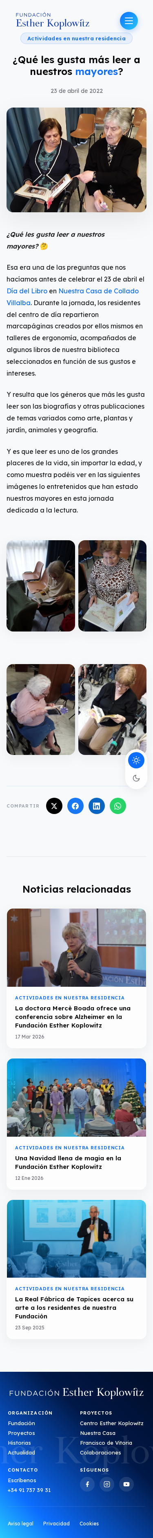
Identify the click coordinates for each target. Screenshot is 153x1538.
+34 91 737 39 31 (29, 1490)
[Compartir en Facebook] (75, 806)
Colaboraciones (100, 1452)
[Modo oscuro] (136, 778)
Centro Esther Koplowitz (112, 1423)
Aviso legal (20, 1523)
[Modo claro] (136, 760)
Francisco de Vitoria (106, 1442)
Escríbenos (22, 1480)
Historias (19, 1442)
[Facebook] (87, 1484)
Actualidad (21, 1452)
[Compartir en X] (54, 806)
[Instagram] (107, 1484)
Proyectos (21, 1433)
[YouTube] (126, 1484)
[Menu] (129, 21)
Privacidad (56, 1523)
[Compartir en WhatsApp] (118, 806)
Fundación (21, 1423)
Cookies (89, 1523)
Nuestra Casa (97, 1433)
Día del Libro (28, 291)
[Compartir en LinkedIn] (97, 806)
